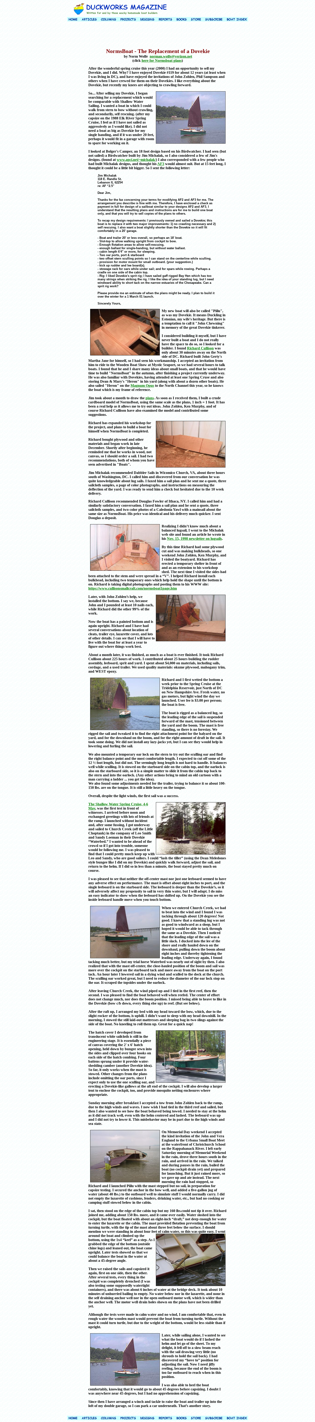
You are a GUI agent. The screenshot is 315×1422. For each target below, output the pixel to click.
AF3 (160, 164)
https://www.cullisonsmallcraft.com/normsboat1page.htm (132, 588)
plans (150, 398)
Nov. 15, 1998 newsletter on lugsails (194, 539)
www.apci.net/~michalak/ (136, 160)
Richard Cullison (200, 348)
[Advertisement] (157, 35)
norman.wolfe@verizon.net (171, 56)
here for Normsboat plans (162, 60)
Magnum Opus (142, 385)
